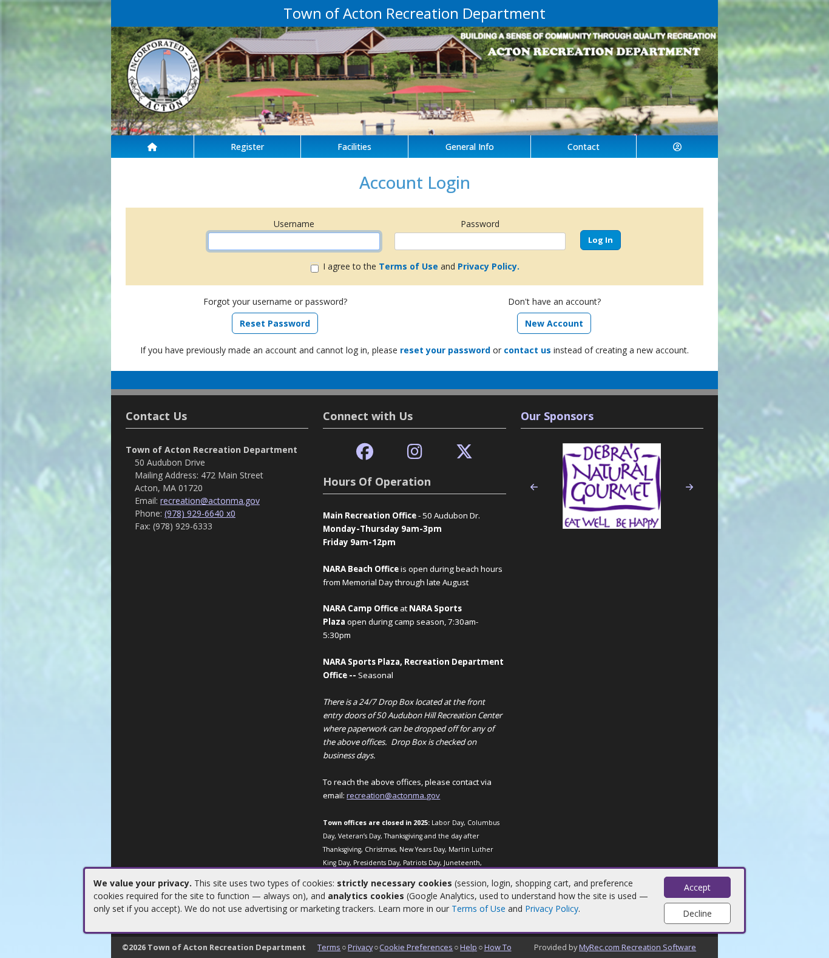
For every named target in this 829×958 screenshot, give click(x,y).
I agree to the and (421, 266)
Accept (697, 887)
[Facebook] (364, 452)
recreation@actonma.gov (210, 500)
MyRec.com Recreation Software (637, 947)
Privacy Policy (551, 908)
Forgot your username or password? (275, 301)
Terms (328, 947)
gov (433, 795)
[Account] (677, 146)
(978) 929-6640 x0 (199, 513)
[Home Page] (152, 146)
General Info (469, 146)
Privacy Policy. (488, 266)
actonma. (409, 795)
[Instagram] (414, 452)
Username (294, 223)
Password (480, 223)
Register (247, 146)
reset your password (445, 350)
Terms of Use (479, 908)
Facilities (354, 146)
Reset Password (275, 323)
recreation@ (369, 795)
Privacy (360, 947)
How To (498, 947)
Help (468, 947)
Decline (697, 913)
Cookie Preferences (416, 947)
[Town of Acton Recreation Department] (414, 80)
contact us (527, 350)
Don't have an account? (554, 301)
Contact (583, 146)
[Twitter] (464, 452)
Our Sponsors (557, 416)
